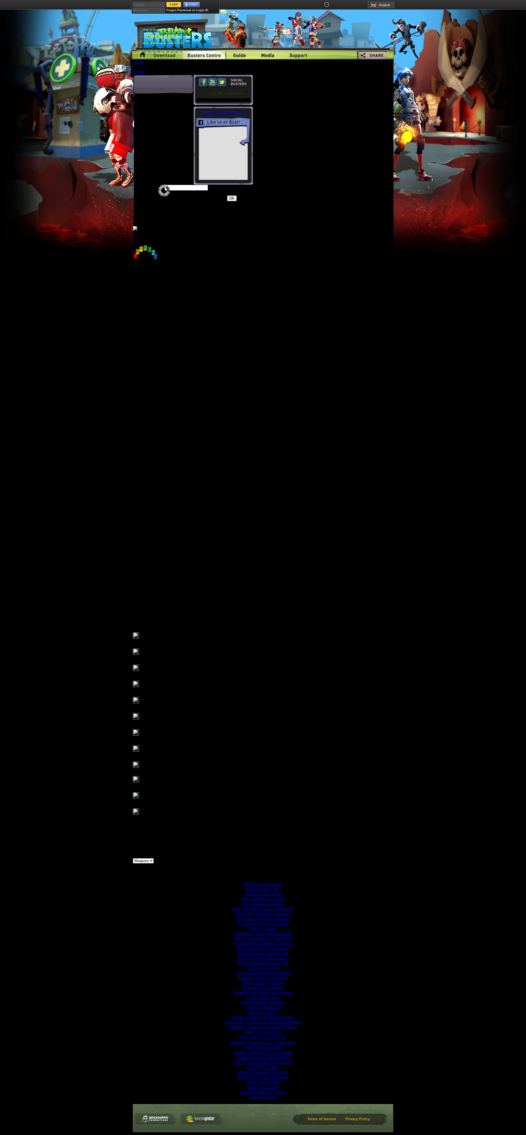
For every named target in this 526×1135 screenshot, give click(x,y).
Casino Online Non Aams (263, 958)
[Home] (142, 55)
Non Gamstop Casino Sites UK (263, 909)
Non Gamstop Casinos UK (263, 953)
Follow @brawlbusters (223, 112)
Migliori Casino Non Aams (263, 1072)
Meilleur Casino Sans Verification (263, 1043)
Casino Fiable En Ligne (263, 1092)
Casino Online (263, 1097)
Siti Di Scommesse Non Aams (263, 1062)
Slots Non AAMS (263, 1082)
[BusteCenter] (204, 55)
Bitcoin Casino (263, 1012)
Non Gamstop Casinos (263, 899)
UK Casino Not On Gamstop (263, 919)
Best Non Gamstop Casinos (263, 914)
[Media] (268, 55)
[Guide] (239, 55)
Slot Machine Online (263, 884)
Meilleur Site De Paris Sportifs (263, 1052)
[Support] (298, 55)
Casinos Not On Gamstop (263, 923)
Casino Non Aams (263, 1007)
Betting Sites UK (263, 889)
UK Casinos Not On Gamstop (263, 938)
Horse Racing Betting (263, 988)
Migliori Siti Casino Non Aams (263, 992)
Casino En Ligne (263, 968)
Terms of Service (321, 1119)
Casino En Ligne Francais (263, 1077)
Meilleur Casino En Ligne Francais (263, 1027)
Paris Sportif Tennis (263, 1032)
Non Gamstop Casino (263, 904)
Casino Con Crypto (263, 894)
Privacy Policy (357, 1119)
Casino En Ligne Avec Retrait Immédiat (263, 1022)
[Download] (164, 55)
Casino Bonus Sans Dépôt (263, 1057)
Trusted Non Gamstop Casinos (263, 943)
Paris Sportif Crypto (263, 1047)
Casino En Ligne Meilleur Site (263, 933)
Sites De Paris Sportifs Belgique (263, 1017)
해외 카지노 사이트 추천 (263, 1037)
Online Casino (263, 928)
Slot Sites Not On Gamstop (263, 948)
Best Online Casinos (263, 983)
